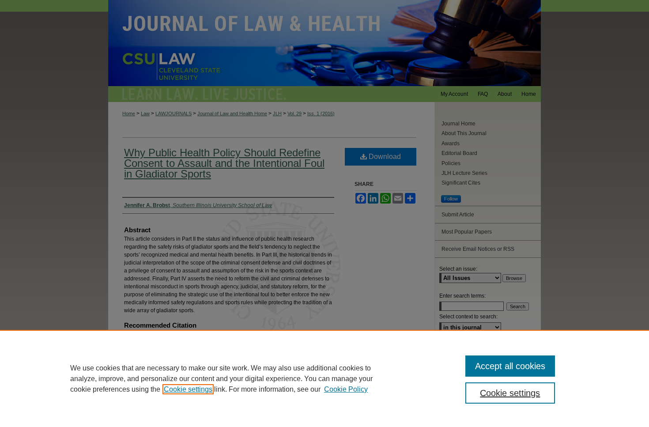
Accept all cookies (510, 366)
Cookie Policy (346, 389)
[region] (324, 378)
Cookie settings (188, 389)
